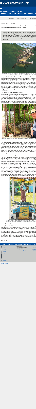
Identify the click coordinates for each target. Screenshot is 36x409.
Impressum (23, 244)
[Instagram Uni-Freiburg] (1, 251)
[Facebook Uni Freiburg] (1, 247)
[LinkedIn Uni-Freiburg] (1, 258)
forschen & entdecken (22, 18)
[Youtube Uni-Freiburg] (1, 253)
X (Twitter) (4, 249)
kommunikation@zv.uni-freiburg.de (23, 250)
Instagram (4, 251)
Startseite (1, 18)
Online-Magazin (11, 18)
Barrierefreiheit (10, 244)
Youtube (4, 253)
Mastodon (4, 260)
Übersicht (4, 244)
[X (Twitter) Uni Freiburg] (1, 249)
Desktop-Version (5, 263)
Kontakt (17, 244)
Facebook (4, 247)
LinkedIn (4, 258)
